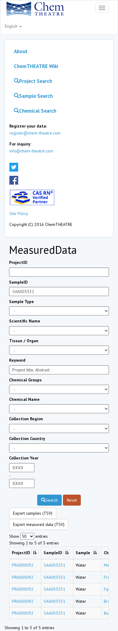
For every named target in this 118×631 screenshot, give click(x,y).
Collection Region (26, 418)
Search (51, 500)
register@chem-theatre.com (35, 133)
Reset (72, 500)
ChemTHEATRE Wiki (36, 66)
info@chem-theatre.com (31, 151)
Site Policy (18, 213)
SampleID (18, 282)
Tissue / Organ (23, 340)
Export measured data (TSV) (38, 524)
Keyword (17, 360)
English (12, 26)
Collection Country (27, 438)
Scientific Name (24, 321)
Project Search (35, 81)
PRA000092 (23, 565)
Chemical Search (37, 110)
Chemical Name (24, 399)
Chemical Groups (25, 380)
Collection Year (23, 458)
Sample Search (36, 96)
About (21, 51)
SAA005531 (54, 565)
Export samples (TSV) (32, 513)
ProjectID (18, 262)
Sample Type (21, 301)
